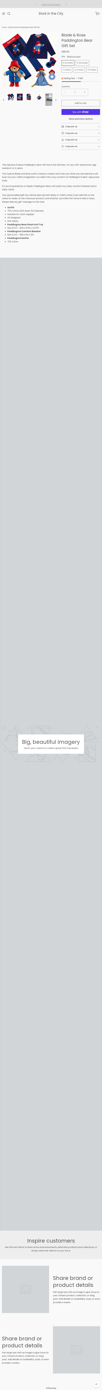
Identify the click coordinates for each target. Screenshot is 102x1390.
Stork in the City (51, 14)
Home (4, 27)
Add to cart (81, 103)
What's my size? (74, 56)
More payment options (81, 118)
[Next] (66, 4)
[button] (3, 99)
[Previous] (36, 4)
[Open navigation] (3, 13)
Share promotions (51, 4)
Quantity (65, 86)
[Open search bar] (9, 13)
